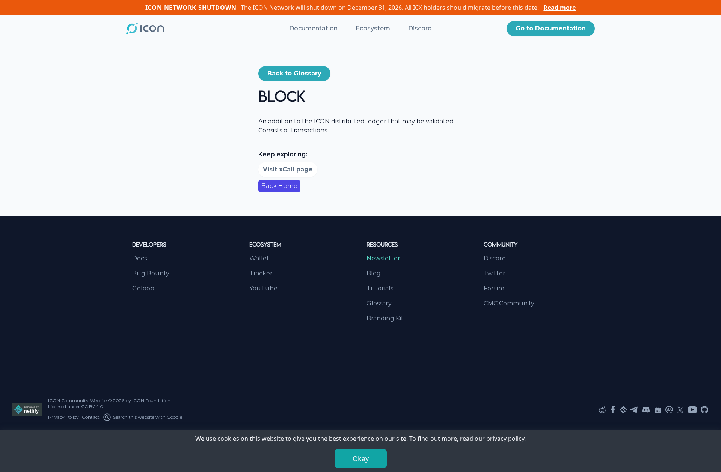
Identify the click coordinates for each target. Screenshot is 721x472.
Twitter (494, 273)
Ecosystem (373, 28)
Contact (91, 417)
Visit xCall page (288, 169)
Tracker (261, 273)
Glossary (379, 303)
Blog (374, 273)
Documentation (313, 28)
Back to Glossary (294, 73)
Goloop (143, 288)
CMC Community (509, 303)
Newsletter (383, 258)
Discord (420, 28)
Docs (139, 258)
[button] (551, 28)
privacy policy (505, 438)
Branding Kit (385, 318)
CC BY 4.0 (92, 406)
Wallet (259, 258)
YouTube (263, 288)
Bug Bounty (150, 273)
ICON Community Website (77, 400)
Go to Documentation (551, 28)
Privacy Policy (63, 417)
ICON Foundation (151, 400)
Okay (361, 458)
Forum (494, 288)
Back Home (279, 185)
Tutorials (380, 288)
